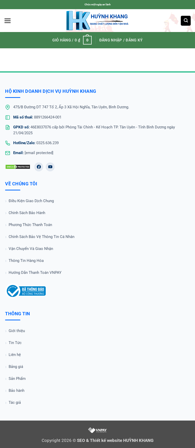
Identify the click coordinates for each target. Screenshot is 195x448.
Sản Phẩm (17, 378)
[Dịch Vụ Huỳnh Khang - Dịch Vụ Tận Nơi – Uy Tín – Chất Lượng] (97, 20)
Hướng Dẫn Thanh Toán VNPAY (35, 272)
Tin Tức (15, 342)
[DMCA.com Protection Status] (17, 166)
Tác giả (15, 402)
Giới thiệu (17, 330)
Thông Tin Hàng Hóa (26, 260)
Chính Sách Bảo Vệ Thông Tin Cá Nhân (41, 236)
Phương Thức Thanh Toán (30, 224)
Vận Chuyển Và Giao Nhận (31, 248)
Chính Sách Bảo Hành (27, 213)
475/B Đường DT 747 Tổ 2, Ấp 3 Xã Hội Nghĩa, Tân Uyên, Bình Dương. (71, 107)
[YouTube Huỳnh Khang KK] (50, 166)
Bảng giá (16, 366)
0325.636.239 (47, 143)
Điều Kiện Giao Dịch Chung (31, 201)
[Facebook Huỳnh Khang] (38, 166)
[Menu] (7, 21)
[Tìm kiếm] (186, 21)
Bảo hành (16, 390)
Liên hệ (15, 354)
